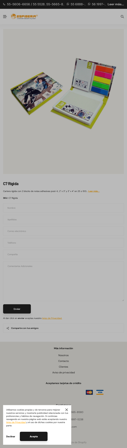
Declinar (10, 436)
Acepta (34, 436)
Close (66, 409)
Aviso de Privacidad (16, 422)
